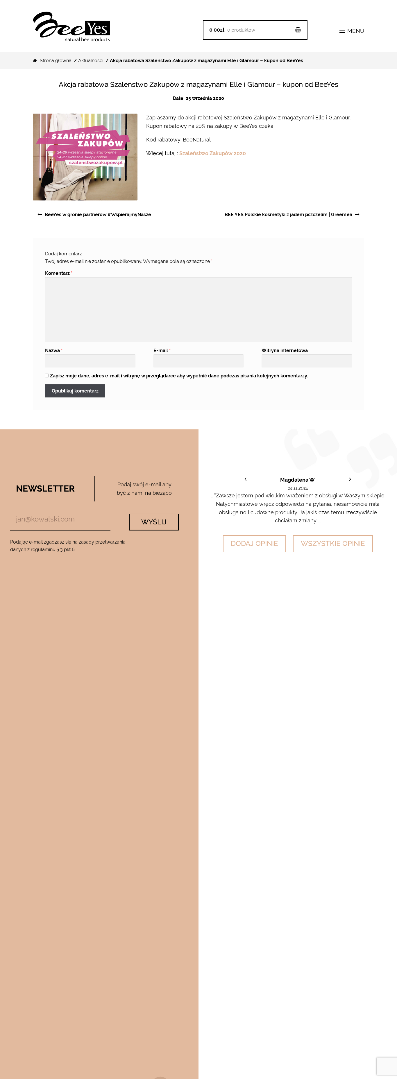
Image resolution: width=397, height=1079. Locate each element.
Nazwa (54, 350)
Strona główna (55, 60)
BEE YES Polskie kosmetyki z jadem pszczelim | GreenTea (288, 214)
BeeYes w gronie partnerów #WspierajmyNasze (98, 214)
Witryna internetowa (285, 350)
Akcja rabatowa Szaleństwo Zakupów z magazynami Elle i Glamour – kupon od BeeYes (198, 84)
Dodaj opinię (254, 543)
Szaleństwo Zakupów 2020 (212, 153)
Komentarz (59, 273)
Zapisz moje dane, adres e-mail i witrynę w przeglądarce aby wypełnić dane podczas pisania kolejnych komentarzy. (179, 376)
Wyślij (154, 522)
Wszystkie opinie (333, 543)
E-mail (162, 350)
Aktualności (90, 60)
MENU (355, 31)
